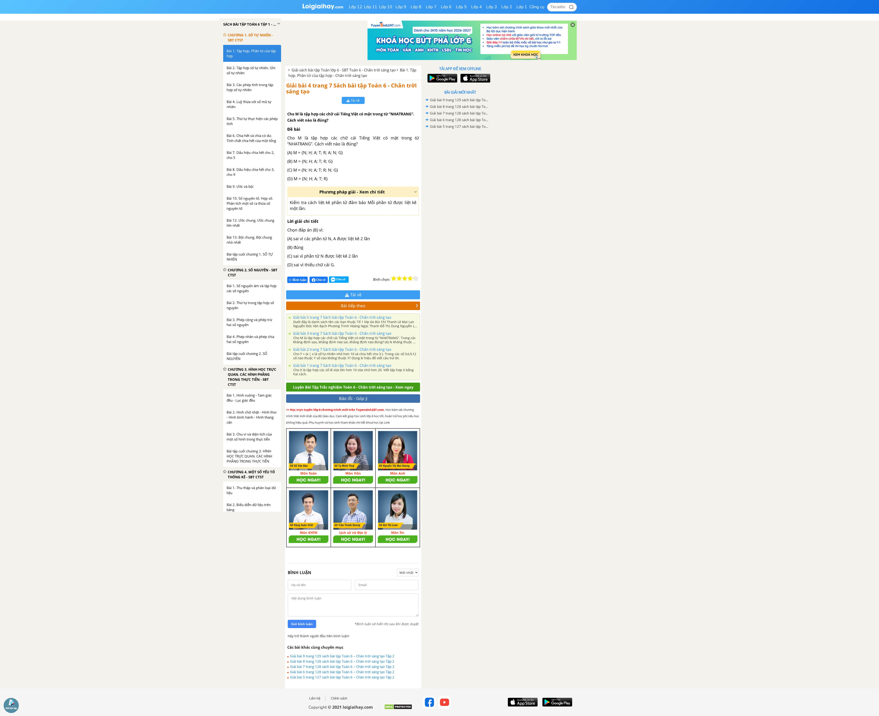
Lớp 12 (355, 7)
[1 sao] (393, 278)
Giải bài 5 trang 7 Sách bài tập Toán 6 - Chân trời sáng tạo (341, 317)
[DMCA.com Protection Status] (398, 708)
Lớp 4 (476, 7)
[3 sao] (404, 278)
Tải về (355, 100)
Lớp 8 (416, 7)
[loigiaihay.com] (322, 9)
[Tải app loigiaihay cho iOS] (475, 78)
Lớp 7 (431, 7)
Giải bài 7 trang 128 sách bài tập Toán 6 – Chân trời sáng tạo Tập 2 (342, 666)
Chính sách (339, 698)
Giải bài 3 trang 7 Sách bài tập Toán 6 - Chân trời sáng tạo (341, 333)
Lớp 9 (401, 7)
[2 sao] (399, 278)
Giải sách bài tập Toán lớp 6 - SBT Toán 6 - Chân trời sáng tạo (344, 70)
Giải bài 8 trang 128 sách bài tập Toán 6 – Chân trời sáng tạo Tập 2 (342, 661)
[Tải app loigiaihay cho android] (442, 78)
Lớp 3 (491, 7)
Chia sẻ (320, 280)
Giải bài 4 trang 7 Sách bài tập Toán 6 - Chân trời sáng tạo (351, 88)
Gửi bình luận (302, 624)
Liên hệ (314, 698)
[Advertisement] (460, 202)
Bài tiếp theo (353, 305)
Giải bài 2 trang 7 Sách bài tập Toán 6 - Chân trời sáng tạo (341, 349)
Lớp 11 (370, 7)
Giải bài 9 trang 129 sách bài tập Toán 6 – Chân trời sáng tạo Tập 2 (342, 656)
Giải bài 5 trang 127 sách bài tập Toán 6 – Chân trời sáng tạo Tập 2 (342, 677)
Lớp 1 (521, 7)
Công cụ (536, 7)
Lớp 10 (385, 7)
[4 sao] (410, 278)
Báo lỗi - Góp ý (353, 398)
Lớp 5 (461, 7)
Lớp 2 (506, 7)
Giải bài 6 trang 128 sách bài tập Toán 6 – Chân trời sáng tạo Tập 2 (342, 672)
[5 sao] (415, 278)
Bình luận (299, 280)
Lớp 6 (446, 7)
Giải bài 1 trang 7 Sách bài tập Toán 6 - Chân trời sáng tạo (341, 365)
